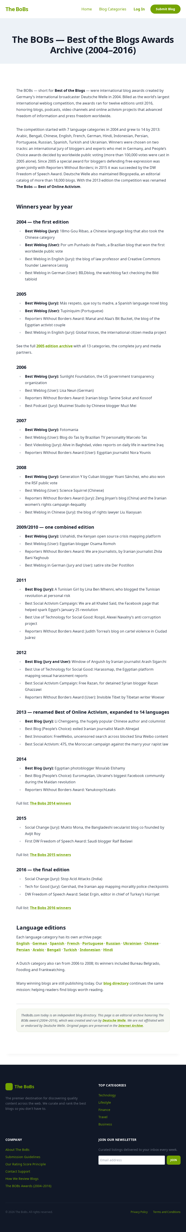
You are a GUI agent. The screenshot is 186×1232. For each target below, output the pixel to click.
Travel (103, 1117)
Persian (23, 949)
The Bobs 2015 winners (50, 854)
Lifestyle (104, 1102)
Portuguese (92, 943)
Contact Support (17, 1171)
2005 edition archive (54, 345)
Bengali (54, 949)
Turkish (70, 949)
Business (105, 1124)
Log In (139, 9)
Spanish (57, 943)
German (39, 943)
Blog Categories (112, 9)
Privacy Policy (139, 1212)
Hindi (108, 949)
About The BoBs (17, 1149)
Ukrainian (132, 943)
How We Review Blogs (22, 1178)
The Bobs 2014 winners (50, 803)
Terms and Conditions (167, 1212)
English (23, 943)
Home (86, 9)
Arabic (38, 949)
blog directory (116, 983)
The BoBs (16, 9)
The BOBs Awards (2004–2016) (28, 1186)
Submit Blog (165, 9)
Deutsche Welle (114, 1020)
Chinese (151, 943)
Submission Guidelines (22, 1157)
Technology (107, 1095)
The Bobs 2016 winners (50, 907)
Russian (113, 943)
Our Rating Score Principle (25, 1164)
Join (173, 1160)
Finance (104, 1110)
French (73, 943)
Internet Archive (130, 1025)
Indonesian (90, 949)
